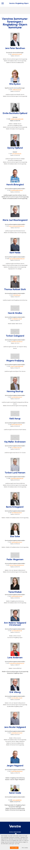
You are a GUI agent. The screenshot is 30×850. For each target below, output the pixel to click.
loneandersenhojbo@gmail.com (16, 663)
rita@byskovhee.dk (16, 89)
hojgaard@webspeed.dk (16, 771)
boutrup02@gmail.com (16, 397)
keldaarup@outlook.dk (16, 424)
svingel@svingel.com (17, 447)
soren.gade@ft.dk (16, 800)
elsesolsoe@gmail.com (16, 542)
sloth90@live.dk (16, 295)
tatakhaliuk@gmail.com (16, 596)
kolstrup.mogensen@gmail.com (16, 565)
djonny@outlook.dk (16, 153)
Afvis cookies (25, 847)
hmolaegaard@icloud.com (16, 190)
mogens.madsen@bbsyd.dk (16, 366)
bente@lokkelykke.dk (17, 512)
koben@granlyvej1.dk (17, 54)
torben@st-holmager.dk (16, 341)
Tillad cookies (14, 847)
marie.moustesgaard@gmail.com (16, 226)
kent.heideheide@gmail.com (17, 258)
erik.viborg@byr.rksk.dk (16, 697)
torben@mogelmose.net (17, 478)
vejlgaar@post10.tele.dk (16, 732)
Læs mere (17, 843)
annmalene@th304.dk (17, 630)
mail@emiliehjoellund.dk (16, 119)
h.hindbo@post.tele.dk (16, 318)
